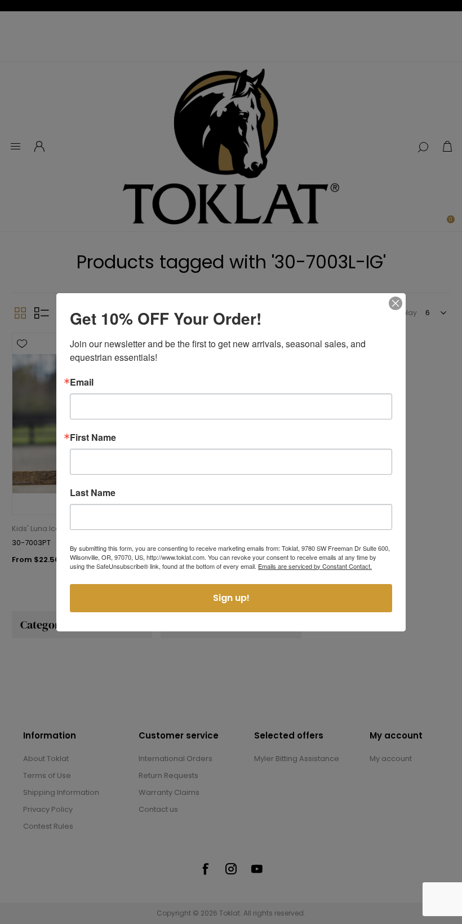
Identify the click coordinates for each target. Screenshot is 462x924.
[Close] (395, 303)
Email (82, 382)
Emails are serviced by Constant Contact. (315, 566)
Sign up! (231, 597)
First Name (93, 437)
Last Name (92, 492)
